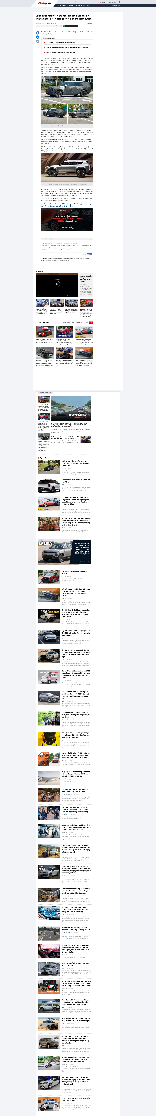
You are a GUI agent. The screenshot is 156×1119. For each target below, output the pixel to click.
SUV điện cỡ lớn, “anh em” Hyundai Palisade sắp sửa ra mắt (62, 243)
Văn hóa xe (72, 5)
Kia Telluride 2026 (78, 258)
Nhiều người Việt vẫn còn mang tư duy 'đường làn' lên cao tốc (69, 425)
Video (40, 271)
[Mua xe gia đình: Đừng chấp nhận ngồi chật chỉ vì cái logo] (49, 1104)
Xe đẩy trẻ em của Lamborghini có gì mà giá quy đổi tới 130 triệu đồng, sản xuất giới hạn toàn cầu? (75, 735)
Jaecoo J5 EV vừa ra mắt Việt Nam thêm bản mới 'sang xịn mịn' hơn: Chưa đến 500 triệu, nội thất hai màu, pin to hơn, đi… (44, 363)
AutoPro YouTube (113, 2)
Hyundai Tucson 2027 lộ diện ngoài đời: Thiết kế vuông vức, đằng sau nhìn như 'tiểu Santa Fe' (76, 633)
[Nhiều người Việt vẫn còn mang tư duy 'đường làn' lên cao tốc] (71, 408)
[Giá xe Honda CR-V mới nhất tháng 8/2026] (49, 577)
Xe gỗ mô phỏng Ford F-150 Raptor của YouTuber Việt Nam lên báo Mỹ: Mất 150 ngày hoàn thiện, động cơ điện (76, 755)
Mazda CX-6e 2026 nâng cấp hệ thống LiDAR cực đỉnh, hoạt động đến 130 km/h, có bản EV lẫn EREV (44, 341)
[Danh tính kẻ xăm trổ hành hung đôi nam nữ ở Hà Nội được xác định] (49, 795)
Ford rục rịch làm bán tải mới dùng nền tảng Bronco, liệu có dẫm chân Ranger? (76, 1020)
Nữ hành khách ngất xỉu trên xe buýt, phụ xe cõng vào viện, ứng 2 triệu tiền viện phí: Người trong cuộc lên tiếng (75, 809)
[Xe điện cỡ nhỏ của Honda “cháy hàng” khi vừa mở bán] (49, 969)
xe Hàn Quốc (86, 258)
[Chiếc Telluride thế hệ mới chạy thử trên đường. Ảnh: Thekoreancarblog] (67, 90)
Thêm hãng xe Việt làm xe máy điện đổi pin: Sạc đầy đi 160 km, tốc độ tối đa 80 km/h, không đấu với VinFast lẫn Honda (76, 983)
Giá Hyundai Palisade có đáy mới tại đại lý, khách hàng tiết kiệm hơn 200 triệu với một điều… (70, 249)
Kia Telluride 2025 (58, 258)
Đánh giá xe (65, 5)
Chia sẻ (90, 23)
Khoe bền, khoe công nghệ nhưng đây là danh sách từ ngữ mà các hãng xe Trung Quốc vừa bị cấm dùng (75, 909)
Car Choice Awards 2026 (69, 2)
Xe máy (88, 5)
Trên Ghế (80, 2)
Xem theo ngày (66, 322)
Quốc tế (53, 23)
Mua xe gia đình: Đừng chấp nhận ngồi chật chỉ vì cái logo (86, 278)
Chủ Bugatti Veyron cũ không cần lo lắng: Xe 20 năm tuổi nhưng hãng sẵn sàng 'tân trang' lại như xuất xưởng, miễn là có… (84, 341)
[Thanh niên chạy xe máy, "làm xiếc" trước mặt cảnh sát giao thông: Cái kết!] (49, 934)
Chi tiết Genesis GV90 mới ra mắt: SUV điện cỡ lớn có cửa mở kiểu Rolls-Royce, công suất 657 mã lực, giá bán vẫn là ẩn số (76, 613)
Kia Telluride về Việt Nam (51, 260)
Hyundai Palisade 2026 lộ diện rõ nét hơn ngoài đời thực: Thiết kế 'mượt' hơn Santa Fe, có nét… (69, 246)
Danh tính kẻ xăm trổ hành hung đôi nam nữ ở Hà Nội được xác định (75, 791)
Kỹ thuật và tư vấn (80, 5)
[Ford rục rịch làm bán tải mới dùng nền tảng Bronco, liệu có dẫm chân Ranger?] (49, 1024)
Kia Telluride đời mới (68, 258)
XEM (91, 322)
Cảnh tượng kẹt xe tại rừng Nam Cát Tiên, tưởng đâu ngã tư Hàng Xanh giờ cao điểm (76, 715)
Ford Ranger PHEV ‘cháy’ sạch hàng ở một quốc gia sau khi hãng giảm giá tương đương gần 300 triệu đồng (75, 1002)
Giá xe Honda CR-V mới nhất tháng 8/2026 (74, 572)
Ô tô (59, 5)
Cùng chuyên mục (44, 322)
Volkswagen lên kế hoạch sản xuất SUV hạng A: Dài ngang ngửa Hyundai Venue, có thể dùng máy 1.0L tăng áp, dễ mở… (64, 341)
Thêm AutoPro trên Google (71, 26)
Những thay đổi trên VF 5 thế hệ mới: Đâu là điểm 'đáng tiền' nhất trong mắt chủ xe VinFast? (42, 312)
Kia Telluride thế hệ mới (63, 260)
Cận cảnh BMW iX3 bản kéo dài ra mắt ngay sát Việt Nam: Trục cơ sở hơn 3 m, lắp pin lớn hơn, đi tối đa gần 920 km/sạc (83, 363)
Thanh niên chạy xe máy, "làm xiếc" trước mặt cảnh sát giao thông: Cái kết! (76, 929)
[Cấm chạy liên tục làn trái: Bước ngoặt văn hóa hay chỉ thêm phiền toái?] (71, 303)
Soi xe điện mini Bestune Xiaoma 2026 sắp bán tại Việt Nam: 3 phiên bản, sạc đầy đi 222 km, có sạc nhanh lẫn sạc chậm (76, 674)
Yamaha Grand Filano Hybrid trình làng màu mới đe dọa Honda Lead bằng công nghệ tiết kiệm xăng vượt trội (76, 827)
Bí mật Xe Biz (117, 5)
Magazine (103, 2)
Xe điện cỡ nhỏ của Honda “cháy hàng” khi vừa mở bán (76, 964)
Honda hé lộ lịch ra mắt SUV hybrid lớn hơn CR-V (76, 481)
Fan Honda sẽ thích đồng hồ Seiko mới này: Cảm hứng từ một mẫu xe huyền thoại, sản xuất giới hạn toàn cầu (76, 891)
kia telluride (51, 258)
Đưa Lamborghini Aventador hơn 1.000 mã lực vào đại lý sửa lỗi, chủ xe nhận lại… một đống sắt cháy (64, 363)
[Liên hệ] (37, 41)
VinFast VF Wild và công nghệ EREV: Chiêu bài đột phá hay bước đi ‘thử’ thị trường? (57, 311)
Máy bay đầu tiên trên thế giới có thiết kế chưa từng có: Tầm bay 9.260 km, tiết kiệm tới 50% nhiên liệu (76, 774)
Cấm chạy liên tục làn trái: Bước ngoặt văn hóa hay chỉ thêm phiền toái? (71, 310)
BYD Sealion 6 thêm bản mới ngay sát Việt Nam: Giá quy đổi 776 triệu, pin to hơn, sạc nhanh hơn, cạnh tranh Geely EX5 (76, 695)
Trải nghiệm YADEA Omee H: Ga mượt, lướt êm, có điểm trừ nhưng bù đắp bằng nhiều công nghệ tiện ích (76, 1059)
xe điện (43, 260)
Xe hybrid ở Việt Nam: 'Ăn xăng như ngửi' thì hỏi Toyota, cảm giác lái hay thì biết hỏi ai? (76, 463)
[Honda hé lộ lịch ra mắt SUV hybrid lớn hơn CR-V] (49, 486)
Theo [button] (67, 239)
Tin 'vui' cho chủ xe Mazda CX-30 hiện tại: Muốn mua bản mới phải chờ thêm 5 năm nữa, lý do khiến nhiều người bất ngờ (76, 653)
